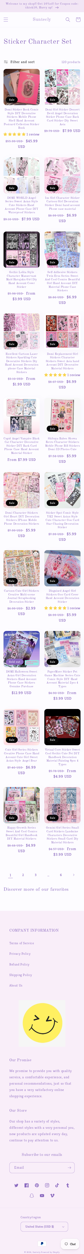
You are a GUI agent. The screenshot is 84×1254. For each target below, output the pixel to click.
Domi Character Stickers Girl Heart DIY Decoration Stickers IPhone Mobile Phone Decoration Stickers (21, 518)
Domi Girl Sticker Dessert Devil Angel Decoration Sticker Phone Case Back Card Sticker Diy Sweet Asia (62, 117)
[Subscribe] (69, 1167)
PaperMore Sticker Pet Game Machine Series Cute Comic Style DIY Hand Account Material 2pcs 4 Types (62, 679)
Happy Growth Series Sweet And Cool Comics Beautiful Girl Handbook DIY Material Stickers (22, 833)
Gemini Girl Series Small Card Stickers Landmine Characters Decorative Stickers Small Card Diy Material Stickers (62, 835)
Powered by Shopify (50, 1252)
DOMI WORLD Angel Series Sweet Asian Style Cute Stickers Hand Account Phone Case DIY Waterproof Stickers (21, 205)
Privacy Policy (20, 953)
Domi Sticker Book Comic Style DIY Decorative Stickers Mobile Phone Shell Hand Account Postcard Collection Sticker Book (21, 118)
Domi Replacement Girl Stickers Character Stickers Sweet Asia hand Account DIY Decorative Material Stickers (62, 361)
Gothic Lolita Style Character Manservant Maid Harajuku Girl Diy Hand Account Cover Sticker (21, 279)
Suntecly (37, 1252)
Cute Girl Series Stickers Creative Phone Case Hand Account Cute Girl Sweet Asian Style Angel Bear (21, 755)
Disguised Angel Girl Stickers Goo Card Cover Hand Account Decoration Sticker (62, 596)
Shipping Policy (20, 975)
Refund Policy (19, 964)
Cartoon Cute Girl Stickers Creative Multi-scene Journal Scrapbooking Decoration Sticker (21, 596)
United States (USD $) (39, 1227)
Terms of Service (21, 943)
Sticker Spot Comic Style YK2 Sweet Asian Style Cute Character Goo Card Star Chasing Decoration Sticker (62, 520)
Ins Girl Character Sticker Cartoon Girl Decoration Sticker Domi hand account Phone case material (62, 203)
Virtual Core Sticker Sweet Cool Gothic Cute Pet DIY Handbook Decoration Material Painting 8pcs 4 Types (62, 757)
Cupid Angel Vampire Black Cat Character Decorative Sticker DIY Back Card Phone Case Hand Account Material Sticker (22, 446)
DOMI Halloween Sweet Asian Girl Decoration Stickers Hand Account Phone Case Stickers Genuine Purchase (21, 679)
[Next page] (73, 875)
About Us (16, 985)
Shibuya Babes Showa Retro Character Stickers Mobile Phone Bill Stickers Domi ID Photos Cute (62, 444)
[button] (6, 19)
